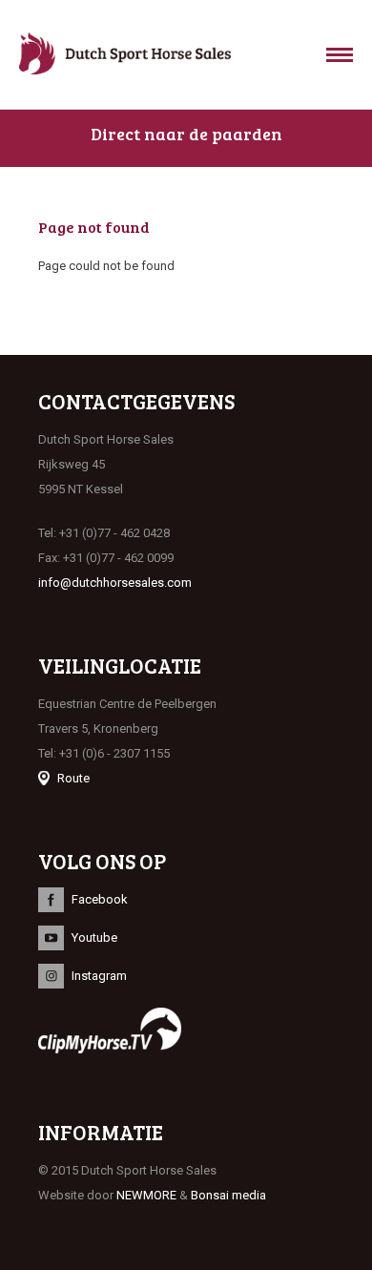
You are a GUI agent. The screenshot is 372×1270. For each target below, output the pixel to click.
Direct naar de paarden (186, 133)
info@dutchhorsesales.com (115, 582)
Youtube (94, 937)
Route (73, 778)
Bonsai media (228, 1195)
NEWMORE (146, 1195)
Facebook (100, 899)
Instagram (99, 975)
